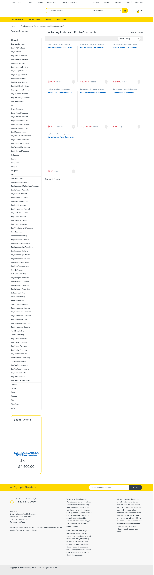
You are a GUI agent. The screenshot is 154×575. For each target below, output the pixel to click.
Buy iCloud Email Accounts (20, 124)
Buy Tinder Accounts (18, 216)
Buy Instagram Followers (20, 285)
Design (48, 19)
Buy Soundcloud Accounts (21, 209)
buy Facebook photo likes (21, 255)
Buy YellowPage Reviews (20, 97)
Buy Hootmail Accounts (19, 120)
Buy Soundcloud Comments (21, 312)
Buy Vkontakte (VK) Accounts (22, 228)
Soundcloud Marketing (19, 304)
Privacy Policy (51, 2)
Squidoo (14, 384)
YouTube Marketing (18, 361)
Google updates (77, 555)
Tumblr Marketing (17, 331)
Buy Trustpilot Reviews (19, 94)
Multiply (14, 167)
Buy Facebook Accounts (20, 182)
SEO (12, 175)
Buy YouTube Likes (18, 377)
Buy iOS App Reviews (19, 75)
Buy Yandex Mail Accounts (21, 147)
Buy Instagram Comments (56, 44)
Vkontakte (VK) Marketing (20, 358)
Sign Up (136, 487)
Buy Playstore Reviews (19, 82)
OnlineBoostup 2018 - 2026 (30, 568)
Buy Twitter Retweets (19, 354)
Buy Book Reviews (18, 63)
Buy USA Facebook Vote (20, 266)
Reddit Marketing (17, 300)
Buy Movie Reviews (18, 78)
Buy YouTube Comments (20, 369)
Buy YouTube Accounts (19, 365)
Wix (12, 400)
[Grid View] (48, 39)
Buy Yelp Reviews (17, 101)
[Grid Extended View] (51, 39)
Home (13, 2)
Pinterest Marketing (18, 297)
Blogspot (14, 40)
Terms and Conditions (69, 2)
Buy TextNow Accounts (19, 213)
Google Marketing (17, 270)
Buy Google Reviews (18, 71)
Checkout (118, 2)
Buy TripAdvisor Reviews (20, 90)
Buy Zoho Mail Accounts (20, 151)
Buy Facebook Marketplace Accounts (25, 186)
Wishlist (107, 2)
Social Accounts (17, 178)
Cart (128, 2)
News (20, 2)
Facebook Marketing (18, 236)
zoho (13, 408)
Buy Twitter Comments (19, 342)
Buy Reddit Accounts (18, 205)
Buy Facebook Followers (20, 251)
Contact (40, 2)
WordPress (15, 404)
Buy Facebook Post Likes (20, 259)
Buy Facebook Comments (20, 243)
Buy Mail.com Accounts (19, 128)
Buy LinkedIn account (19, 194)
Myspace (14, 171)
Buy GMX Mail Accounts (20, 117)
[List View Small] (58, 39)
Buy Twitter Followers (19, 350)
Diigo (13, 105)
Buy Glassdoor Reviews (20, 67)
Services (96, 2)
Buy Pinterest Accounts (19, 201)
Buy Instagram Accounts (20, 190)
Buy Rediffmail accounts (20, 140)
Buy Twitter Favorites (19, 346)
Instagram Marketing (18, 274)
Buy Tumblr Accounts (19, 220)
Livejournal (15, 163)
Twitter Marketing (17, 335)
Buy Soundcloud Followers (21, 316)
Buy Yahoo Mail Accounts (20, 143)
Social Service (17, 19)
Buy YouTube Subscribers (20, 380)
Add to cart (73, 82)
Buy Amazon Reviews (19, 56)
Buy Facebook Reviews (20, 262)
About (30, 2)
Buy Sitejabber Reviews (20, 86)
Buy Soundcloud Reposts (20, 327)
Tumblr (13, 388)
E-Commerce (60, 19)
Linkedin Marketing (18, 293)
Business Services (18, 44)
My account (139, 2)
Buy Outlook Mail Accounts (21, 136)
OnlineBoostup (81, 499)
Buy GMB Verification (18, 48)
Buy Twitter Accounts (19, 224)
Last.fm (13, 159)
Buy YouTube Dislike (18, 373)
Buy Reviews (16, 52)
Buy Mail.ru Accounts (18, 132)
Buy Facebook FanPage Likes (22, 247)
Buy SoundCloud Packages (21, 323)
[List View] (54, 39)
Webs (13, 392)
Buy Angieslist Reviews (19, 59)
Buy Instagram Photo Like (20, 289)
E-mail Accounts (17, 109)
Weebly (14, 396)
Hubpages (15, 155)
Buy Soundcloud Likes (19, 319)
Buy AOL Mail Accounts (19, 113)
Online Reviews (34, 19)
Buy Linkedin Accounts (19, 197)
